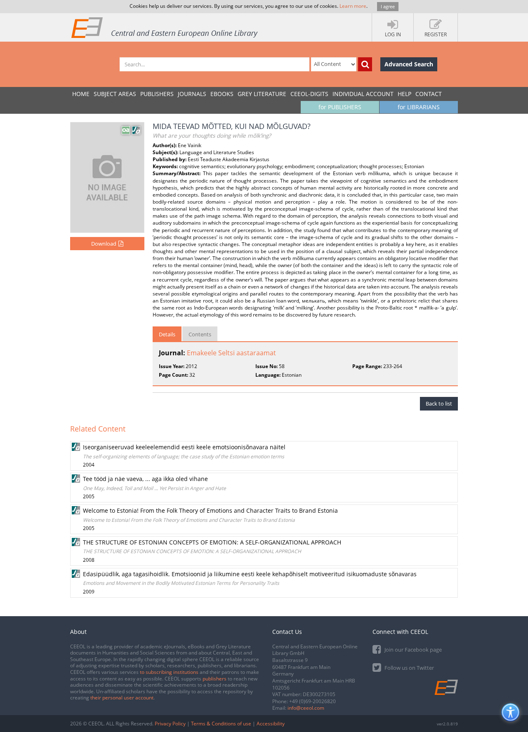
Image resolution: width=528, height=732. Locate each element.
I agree (388, 6)
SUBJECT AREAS (115, 94)
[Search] (365, 64)
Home (81, 94)
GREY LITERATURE (262, 94)
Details (167, 334)
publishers (214, 678)
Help (404, 94)
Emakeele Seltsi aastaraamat (231, 352)
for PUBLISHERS (339, 107)
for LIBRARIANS (419, 107)
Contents (200, 334)
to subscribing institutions (169, 672)
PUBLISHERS (157, 94)
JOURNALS (192, 94)
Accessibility (271, 723)
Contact (428, 94)
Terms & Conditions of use (221, 723)
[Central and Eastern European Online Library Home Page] (165, 27)
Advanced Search (408, 64)
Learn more (352, 5)
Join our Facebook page (412, 649)
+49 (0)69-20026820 (312, 701)
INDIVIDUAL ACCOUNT (363, 94)
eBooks (221, 94)
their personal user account (121, 697)
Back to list (439, 403)
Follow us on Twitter (408, 667)
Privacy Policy (170, 723)
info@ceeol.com (306, 707)
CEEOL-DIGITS (309, 94)
